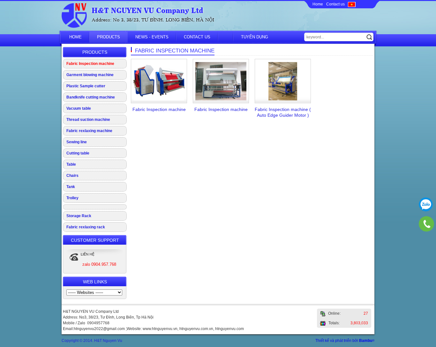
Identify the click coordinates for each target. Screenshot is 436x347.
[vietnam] (352, 4)
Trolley (72, 198)
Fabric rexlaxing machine (89, 131)
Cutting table (77, 153)
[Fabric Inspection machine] (159, 99)
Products (108, 37)
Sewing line (76, 142)
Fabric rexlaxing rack (85, 227)
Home (317, 4)
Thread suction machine (88, 119)
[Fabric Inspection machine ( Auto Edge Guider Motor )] (282, 99)
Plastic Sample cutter (85, 86)
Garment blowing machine (90, 75)
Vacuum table (78, 108)
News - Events (152, 37)
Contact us (335, 4)
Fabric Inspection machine (90, 63)
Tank (70, 187)
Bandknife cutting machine (90, 97)
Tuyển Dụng (254, 37)
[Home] (74, 26)
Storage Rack (78, 216)
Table (71, 164)
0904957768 (426, 204)
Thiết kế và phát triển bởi (344, 340)
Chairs (72, 175)
